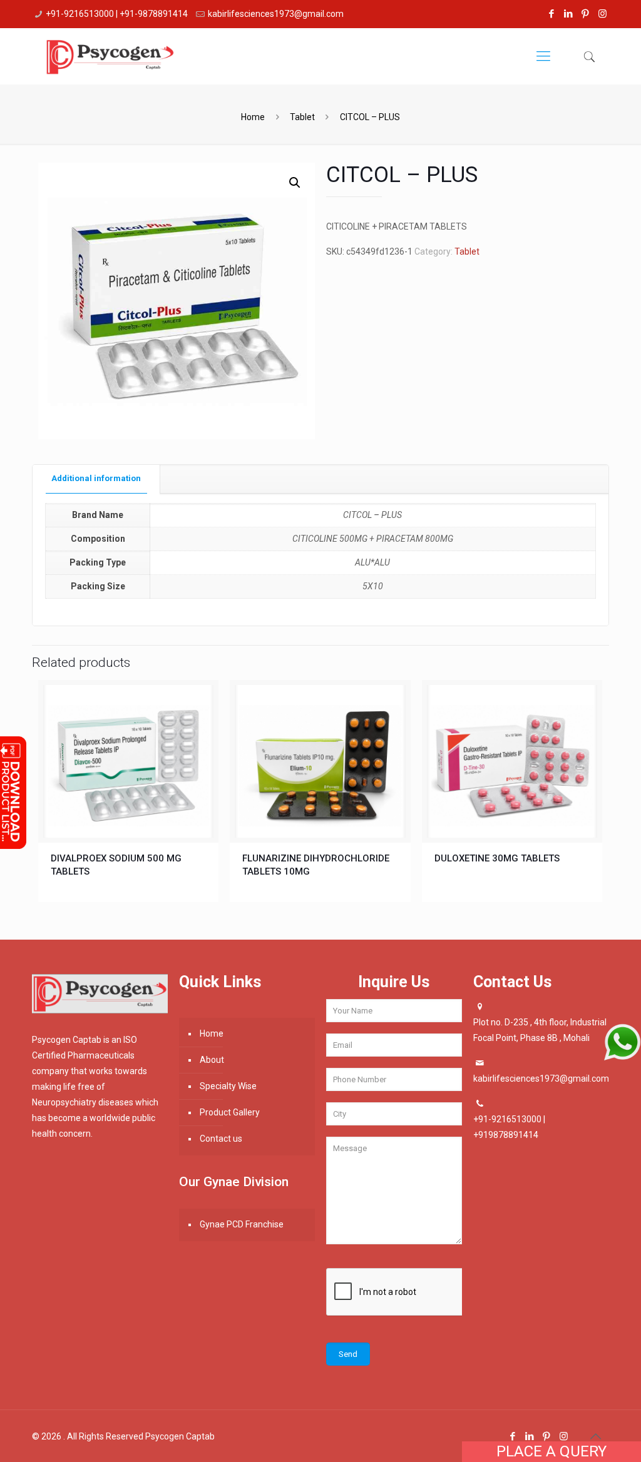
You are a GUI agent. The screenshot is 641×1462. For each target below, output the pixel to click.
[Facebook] (551, 13)
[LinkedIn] (568, 13)
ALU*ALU (372, 562)
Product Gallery (230, 1112)
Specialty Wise (228, 1086)
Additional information (96, 478)
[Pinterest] (585, 13)
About (212, 1060)
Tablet (302, 117)
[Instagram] (602, 13)
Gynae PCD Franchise (242, 1224)
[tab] (96, 479)
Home (253, 117)
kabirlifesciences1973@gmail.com (276, 14)
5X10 (372, 586)
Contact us (221, 1139)
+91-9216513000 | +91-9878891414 (117, 14)
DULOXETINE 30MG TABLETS (497, 858)
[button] (295, 182)
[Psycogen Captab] (109, 56)
